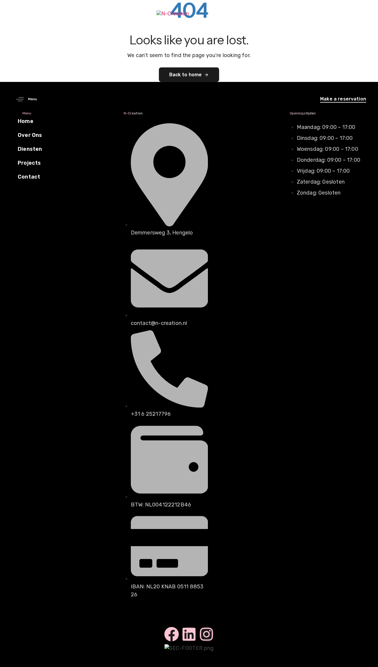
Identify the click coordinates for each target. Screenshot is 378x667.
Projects (29, 163)
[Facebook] (171, 634)
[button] (24, 99)
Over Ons (30, 135)
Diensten (30, 149)
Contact (29, 177)
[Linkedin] (189, 634)
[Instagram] (206, 634)
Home (25, 121)
